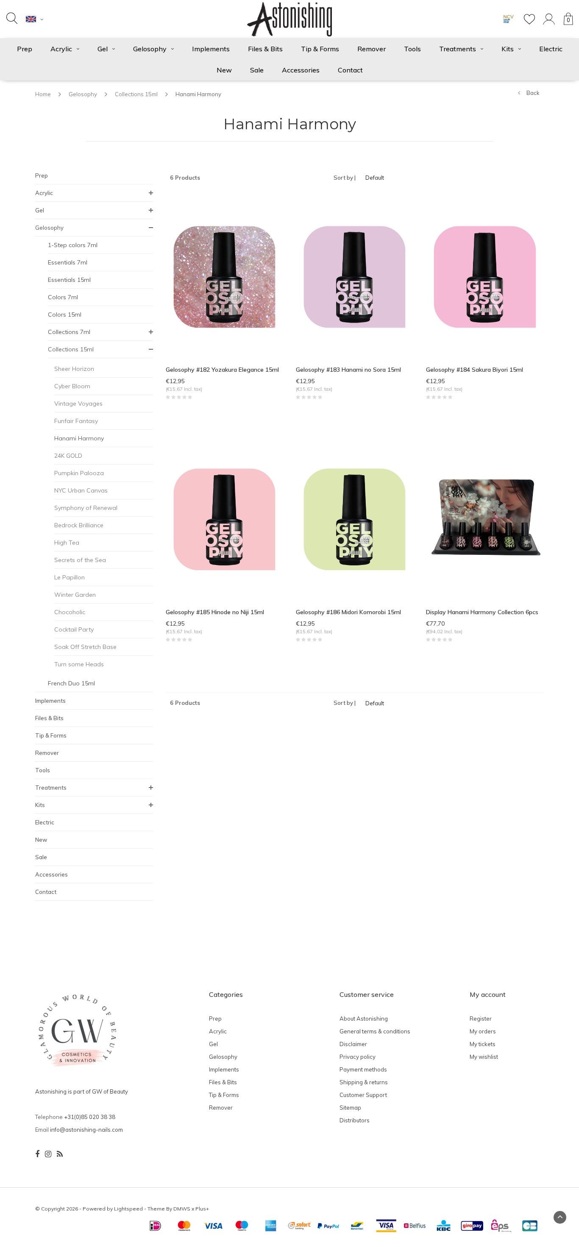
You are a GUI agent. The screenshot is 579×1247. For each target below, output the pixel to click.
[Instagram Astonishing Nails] (48, 1154)
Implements (211, 49)
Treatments (457, 49)
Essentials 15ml (69, 280)
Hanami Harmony (198, 94)
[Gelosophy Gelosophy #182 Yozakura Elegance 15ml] (224, 276)
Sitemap (350, 1107)
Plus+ (202, 1208)
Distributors (355, 1120)
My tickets (482, 1044)
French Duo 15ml (71, 683)
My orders (483, 1031)
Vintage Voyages (78, 403)
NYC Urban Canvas (81, 490)
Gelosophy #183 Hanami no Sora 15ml (348, 369)
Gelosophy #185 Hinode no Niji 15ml (215, 612)
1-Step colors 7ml (72, 245)
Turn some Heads (79, 664)
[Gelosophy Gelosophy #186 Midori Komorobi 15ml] (354, 518)
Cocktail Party (74, 629)
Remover (371, 49)
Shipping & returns (364, 1082)
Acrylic (61, 49)
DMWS (181, 1208)
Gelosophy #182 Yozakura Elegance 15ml (222, 369)
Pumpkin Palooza (79, 473)
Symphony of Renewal (85, 508)
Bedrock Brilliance (78, 525)
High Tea (66, 542)
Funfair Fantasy (76, 421)
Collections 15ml (136, 94)
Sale (257, 70)
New (224, 70)
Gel (102, 49)
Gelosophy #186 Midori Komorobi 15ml (348, 612)
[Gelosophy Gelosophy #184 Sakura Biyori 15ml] (484, 276)
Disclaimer (353, 1044)
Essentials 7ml (67, 262)
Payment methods (363, 1069)
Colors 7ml (63, 297)
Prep (24, 49)
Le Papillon (69, 577)
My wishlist (484, 1056)
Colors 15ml (64, 314)
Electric (550, 49)
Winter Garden (75, 594)
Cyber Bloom (72, 386)
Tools (412, 49)
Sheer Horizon (74, 369)
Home (43, 94)
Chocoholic (69, 612)
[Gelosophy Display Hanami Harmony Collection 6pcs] (484, 518)
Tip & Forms (320, 49)
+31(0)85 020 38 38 (89, 1116)
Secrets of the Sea (80, 560)
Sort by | (345, 177)
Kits (507, 49)
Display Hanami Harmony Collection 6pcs (482, 612)
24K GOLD (68, 455)
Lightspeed (128, 1208)
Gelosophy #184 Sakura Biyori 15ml (474, 369)
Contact (350, 70)
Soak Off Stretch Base (85, 647)
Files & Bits (265, 49)
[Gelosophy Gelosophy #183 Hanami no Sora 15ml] (354, 276)
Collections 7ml (69, 332)
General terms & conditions (375, 1031)
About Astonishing (364, 1018)
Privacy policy (358, 1056)
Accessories (301, 70)
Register (481, 1018)
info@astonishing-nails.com (86, 1129)
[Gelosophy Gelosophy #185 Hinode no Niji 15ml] (224, 518)
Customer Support (363, 1094)
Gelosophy (150, 49)
